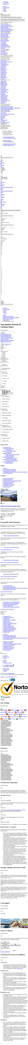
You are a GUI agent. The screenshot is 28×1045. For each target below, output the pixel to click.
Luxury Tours (9, 452)
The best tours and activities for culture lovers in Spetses (15, 472)
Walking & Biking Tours (8, 145)
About (4, 10)
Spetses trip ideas (4, 128)
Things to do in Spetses (8, 318)
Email (14, 950)
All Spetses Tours (7, 447)
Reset (2, 301)
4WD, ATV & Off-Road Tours (12, 454)
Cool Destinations (10, 673)
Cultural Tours (9, 449)
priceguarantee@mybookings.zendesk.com (12, 810)
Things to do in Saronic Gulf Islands (11, 317)
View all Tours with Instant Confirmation (9, 562)
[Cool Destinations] (5, 122)
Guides (2, 612)
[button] (14, 529)
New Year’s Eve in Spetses (9, 482)
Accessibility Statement (8, 666)
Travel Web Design (10, 676)
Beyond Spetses (4, 127)
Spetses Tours (6, 320)
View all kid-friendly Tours (6, 549)
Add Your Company (7, 662)
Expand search (8, 344)
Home (4, 315)
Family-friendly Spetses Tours (9, 469)
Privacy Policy (6, 668)
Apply (2, 303)
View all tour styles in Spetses (7, 609)
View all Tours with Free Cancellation (9, 576)
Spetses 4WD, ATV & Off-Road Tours (11, 602)
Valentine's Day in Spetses (9, 484)
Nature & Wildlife (10, 455)
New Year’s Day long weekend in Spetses (12, 480)
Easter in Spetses (6, 486)
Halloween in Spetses (8, 479)
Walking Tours (9, 463)
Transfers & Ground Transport (9, 144)
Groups (4, 8)
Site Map (2, 676)
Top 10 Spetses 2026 (7, 473)
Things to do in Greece (8, 316)
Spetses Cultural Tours (8, 605)
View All (5, 468)
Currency (3, 700)
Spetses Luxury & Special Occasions (11, 607)
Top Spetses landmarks (5, 126)
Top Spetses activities (5, 125)
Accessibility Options (7, 665)
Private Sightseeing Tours (11, 458)
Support (5, 660)
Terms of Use (6, 669)
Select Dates (4, 330)
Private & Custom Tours (8, 141)
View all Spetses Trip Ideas (6, 591)
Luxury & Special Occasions (9, 138)
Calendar (2, 614)
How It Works (6, 7)
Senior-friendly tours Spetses (9, 470)
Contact (5, 11)
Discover (3, 123)
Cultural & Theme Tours (8, 137)
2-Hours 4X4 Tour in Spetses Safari (10, 506)
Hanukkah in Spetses (7, 483)
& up (11, 392)
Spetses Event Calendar (8, 478)
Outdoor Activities (7, 140)
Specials (5, 6)
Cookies (5, 671)
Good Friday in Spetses (8, 485)
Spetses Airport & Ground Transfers (11, 603)
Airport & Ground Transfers (12, 460)
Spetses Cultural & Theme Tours (10, 604)
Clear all (2, 489)
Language (3, 698)
